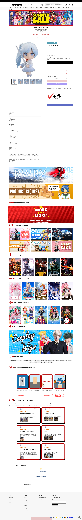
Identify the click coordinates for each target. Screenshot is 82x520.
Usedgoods (11, 502)
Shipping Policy (26, 505)
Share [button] (49, 107)
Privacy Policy (26, 502)
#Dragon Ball (50, 362)
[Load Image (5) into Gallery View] (39, 81)
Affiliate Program (26, 510)
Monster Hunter (48, 4)
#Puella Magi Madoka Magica (50, 360)
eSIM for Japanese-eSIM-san (42, 499)
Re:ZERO (52, 4)
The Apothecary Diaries (58, 4)
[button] (10, 5)
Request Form (26, 499)
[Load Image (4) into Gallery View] (33, 81)
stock (56, 43)
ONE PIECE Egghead (48, 3)
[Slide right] (43, 82)
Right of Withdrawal (26, 508)
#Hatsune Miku (13, 360)
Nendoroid (48, 43)
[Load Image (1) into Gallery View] (14, 81)
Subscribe (55, 504)
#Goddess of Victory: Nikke (38, 362)
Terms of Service (26, 500)
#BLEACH (45, 362)
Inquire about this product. (52, 76)
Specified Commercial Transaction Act (29, 503)
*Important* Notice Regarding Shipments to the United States (58, 90)
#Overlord (69, 360)
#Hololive (42, 360)
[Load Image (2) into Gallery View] (20, 81)
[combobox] (33, 5)
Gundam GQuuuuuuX (55, 3)
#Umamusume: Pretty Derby (27, 360)
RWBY (53, 43)
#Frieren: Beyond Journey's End (61, 360)
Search (25, 497)
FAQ (24, 511)
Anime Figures (11, 497)
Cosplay (10, 499)
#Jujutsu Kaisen (19, 360)
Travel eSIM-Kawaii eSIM (42, 497)
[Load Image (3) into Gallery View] (27, 81)
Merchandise (11, 500)
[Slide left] (10, 82)
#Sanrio (31, 362)
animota (12, 517)
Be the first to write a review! (41, 476)
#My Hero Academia (37, 360)
